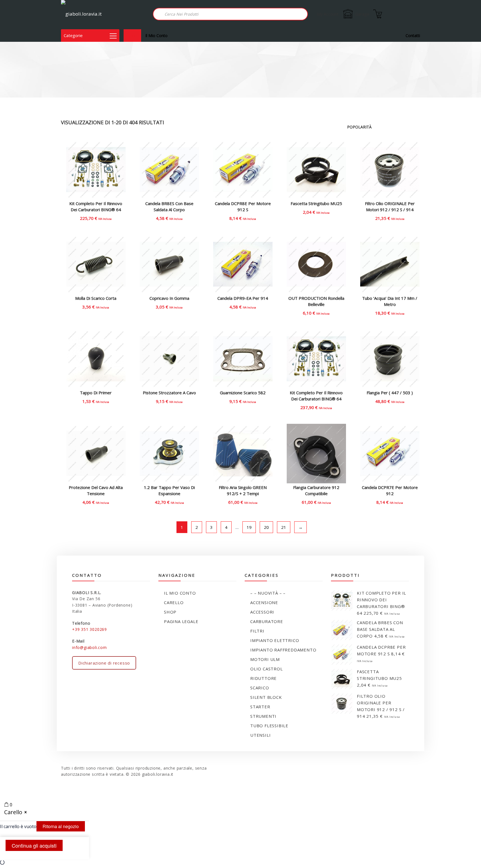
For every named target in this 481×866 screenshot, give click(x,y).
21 (283, 527)
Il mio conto (156, 35)
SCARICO (259, 687)
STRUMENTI (263, 716)
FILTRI (257, 631)
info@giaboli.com (89, 647)
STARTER (260, 706)
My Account (327, 14)
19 (249, 527)
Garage (362, 14)
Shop (132, 35)
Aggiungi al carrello (95, 214)
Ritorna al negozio (61, 826)
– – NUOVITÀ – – (268, 593)
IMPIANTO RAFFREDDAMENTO (283, 650)
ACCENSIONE (264, 602)
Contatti (413, 35)
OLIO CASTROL (266, 669)
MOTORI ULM (265, 659)
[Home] (81, 14)
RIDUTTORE (263, 678)
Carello (174, 602)
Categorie (73, 35)
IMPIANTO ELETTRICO (274, 640)
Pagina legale (181, 621)
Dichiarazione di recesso (104, 663)
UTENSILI (260, 735)
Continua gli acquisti (34, 845)
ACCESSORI (262, 612)
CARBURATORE (266, 621)
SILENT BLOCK (266, 697)
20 (266, 527)
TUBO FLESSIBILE (269, 725)
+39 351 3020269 (89, 629)
